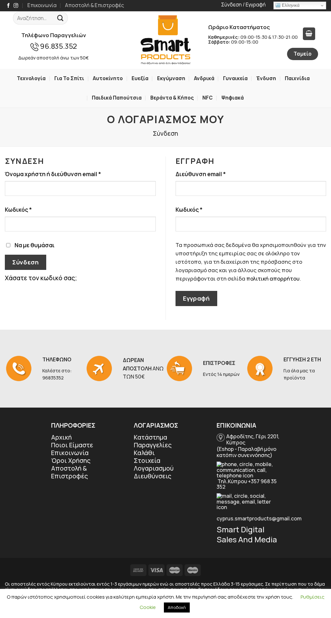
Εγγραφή (196, 298)
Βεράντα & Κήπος (172, 97)
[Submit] (60, 18)
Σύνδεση (25, 262)
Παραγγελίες (153, 445)
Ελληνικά (290, 5)
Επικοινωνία (42, 5)
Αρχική (61, 437)
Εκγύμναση (171, 78)
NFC (207, 97)
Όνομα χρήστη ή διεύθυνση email (68, 174)
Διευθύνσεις (152, 476)
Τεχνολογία (31, 78)
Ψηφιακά (232, 97)
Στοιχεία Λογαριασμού (154, 464)
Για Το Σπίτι (69, 78)
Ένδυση (266, 78)
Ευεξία (140, 78)
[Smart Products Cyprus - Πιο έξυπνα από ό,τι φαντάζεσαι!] (165, 40)
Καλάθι (144, 453)
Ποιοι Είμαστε (72, 445)
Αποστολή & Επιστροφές (94, 5)
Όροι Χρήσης (71, 460)
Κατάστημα (150, 437)
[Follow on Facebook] (8, 5)
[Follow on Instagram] (16, 5)
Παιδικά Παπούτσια (117, 97)
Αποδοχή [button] (177, 607)
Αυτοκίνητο (108, 78)
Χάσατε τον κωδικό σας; (41, 278)
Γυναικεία (235, 78)
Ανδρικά (204, 78)
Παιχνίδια (297, 78)
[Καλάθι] (309, 33)
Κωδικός (33, 209)
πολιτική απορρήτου (273, 278)
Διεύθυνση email (216, 174)
